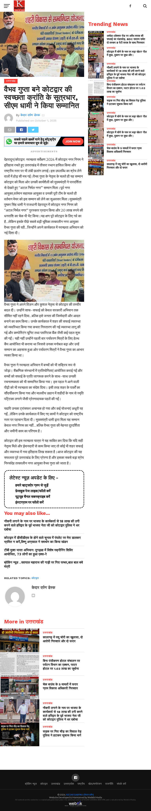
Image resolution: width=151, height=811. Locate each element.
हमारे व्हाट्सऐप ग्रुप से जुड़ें (30, 485)
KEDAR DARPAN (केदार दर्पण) (80, 794)
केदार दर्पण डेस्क (30, 115)
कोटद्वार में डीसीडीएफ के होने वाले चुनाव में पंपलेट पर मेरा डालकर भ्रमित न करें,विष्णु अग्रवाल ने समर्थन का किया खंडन (42, 540)
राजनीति (109, 783)
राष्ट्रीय (81, 783)
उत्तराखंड (55, 783)
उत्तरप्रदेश (69, 783)
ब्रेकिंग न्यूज (31, 783)
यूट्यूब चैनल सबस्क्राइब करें (31, 496)
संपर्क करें (121, 783)
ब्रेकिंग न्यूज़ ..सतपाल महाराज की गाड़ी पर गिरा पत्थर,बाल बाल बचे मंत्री (43, 564)
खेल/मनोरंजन (95, 783)
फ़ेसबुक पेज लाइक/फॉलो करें (31, 491)
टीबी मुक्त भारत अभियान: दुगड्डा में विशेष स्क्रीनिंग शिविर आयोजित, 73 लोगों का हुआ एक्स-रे (38, 552)
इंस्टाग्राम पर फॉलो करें (28, 502)
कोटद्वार (35, 578)
